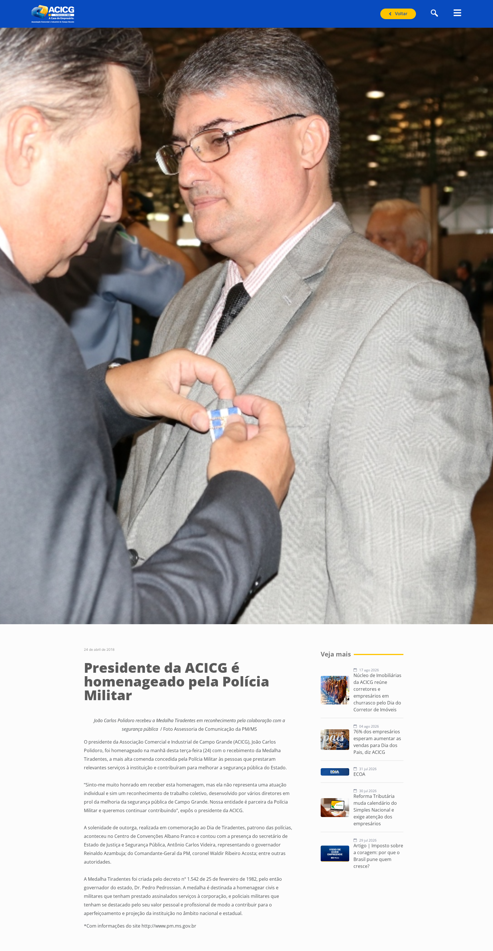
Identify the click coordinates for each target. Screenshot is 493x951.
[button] (434, 13)
